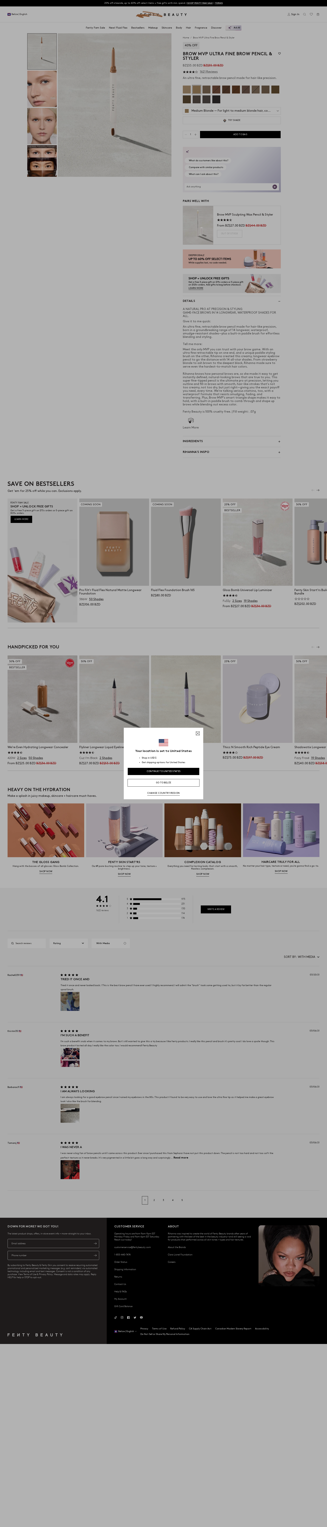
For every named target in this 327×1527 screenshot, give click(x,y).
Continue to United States (164, 771)
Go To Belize (163, 783)
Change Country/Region (163, 793)
